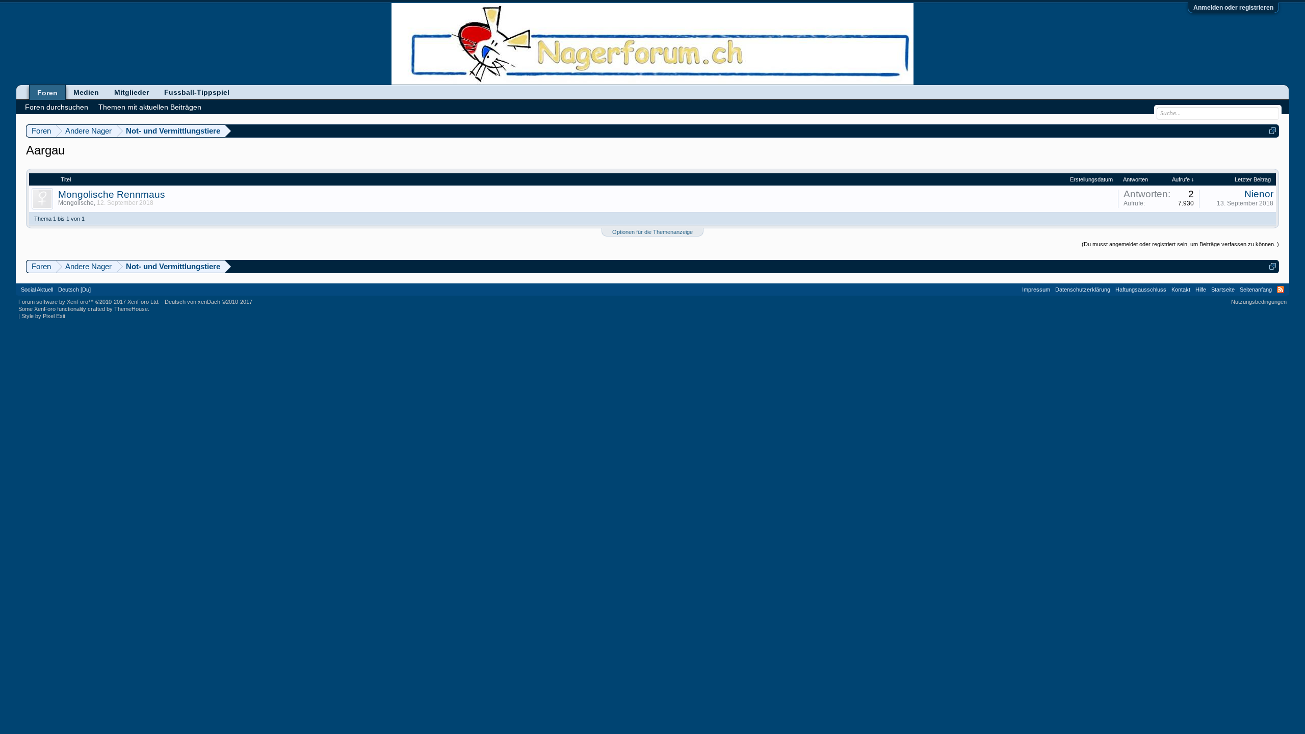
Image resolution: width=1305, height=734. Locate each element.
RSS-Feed (1280, 289)
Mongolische (76, 202)
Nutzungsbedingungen (1259, 302)
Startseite (1223, 289)
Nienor (1258, 194)
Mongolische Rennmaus (111, 194)
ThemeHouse (131, 309)
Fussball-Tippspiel (196, 92)
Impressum (1036, 289)
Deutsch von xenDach (208, 302)
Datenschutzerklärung (1082, 289)
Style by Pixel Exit (43, 316)
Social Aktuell (37, 289)
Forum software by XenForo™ (89, 302)
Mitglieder (131, 92)
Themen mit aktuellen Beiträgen (149, 107)
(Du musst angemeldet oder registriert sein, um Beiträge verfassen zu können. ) (1180, 244)
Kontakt (1180, 289)
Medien (86, 92)
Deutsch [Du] (74, 289)
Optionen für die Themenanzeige (652, 232)
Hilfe (1200, 289)
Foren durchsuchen (56, 107)
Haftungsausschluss (1140, 289)
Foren (47, 93)
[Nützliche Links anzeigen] (1272, 130)
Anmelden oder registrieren (1233, 7)
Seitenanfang (1256, 289)
